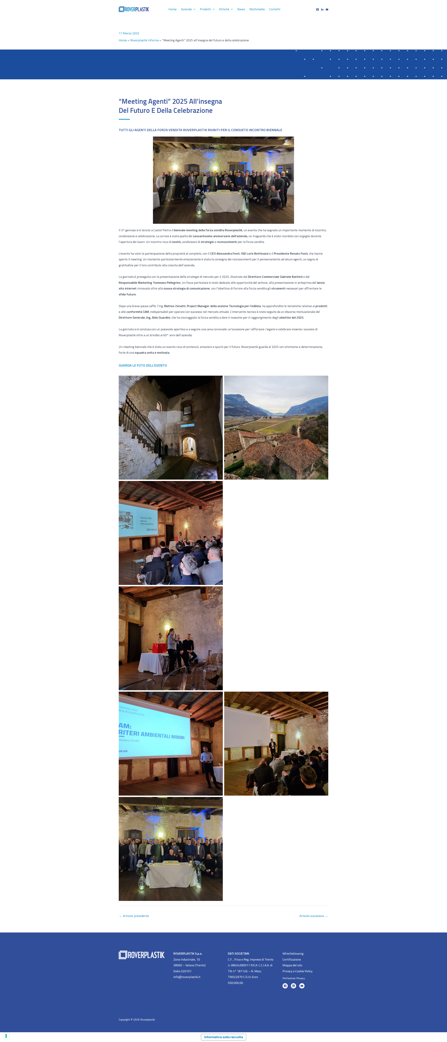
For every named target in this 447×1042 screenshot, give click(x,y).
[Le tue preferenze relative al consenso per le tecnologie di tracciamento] (6, 1036)
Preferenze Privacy (294, 978)
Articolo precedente (134, 915)
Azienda (186, 9)
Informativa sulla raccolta (223, 1037)
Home (172, 9)
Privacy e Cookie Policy (298, 971)
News (241, 9)
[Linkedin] (322, 9)
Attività (224, 9)
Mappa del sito (292, 965)
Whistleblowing (293, 953)
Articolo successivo (313, 915)
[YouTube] (302, 985)
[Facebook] (317, 9)
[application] (193, 9)
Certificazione (292, 959)
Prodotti (205, 9)
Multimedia (257, 9)
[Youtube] (327, 9)
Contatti (274, 9)
